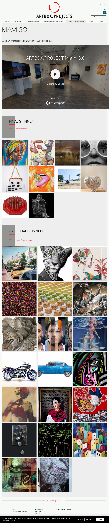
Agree (100, 519)
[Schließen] (106, 519)
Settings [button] (80, 519)
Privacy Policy (10, 520)
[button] (105, 11)
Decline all (89, 519)
